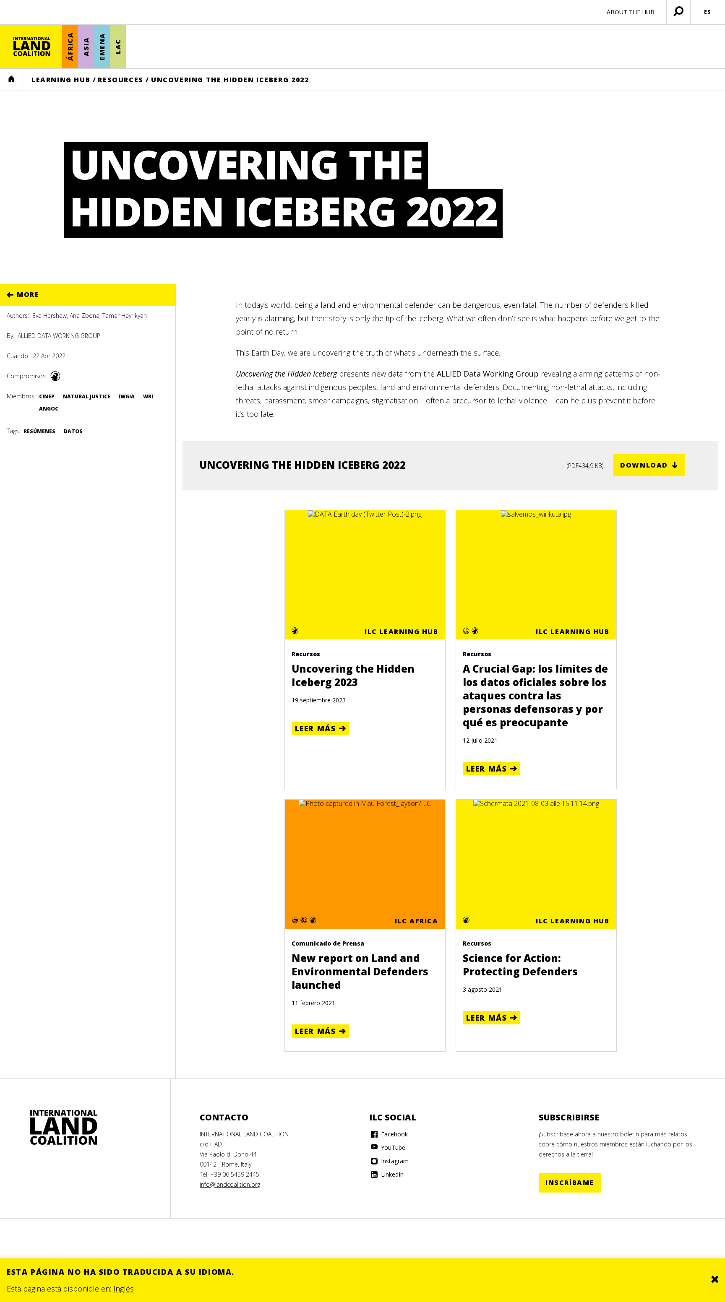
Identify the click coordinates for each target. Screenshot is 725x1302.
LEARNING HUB (60, 79)
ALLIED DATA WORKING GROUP (59, 336)
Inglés (123, 1289)
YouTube (392, 1147)
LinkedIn (391, 1174)
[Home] (63, 1127)
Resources (120, 79)
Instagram (394, 1161)
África (70, 46)
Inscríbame (569, 1182)
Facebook (393, 1134)
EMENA (102, 46)
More (28, 294)
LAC (118, 47)
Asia (86, 46)
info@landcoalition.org (230, 1184)
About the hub (631, 12)
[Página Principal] (31, 46)
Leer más (315, 728)
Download (644, 465)
